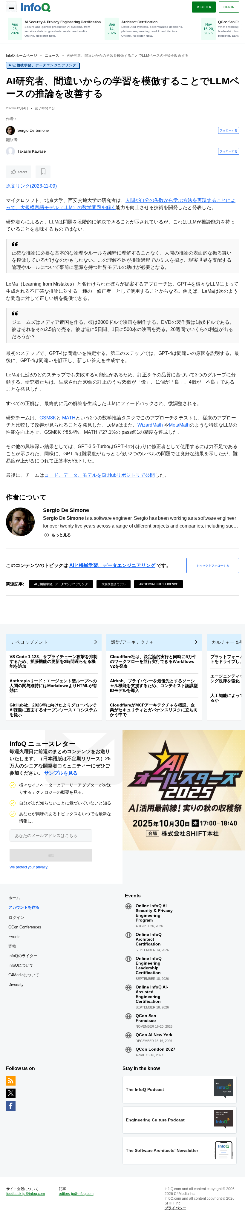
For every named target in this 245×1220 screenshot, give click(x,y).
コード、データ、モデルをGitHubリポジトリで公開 (99, 475)
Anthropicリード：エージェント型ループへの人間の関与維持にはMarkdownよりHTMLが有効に (53, 685)
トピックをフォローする (212, 565)
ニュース (52, 55)
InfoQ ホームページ (21, 55)
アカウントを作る (23, 907)
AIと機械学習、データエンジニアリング (42, 65)
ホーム (14, 898)
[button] (51, 855)
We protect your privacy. (29, 867)
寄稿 (12, 946)
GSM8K (47, 417)
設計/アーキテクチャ (132, 642)
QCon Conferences (24, 927)
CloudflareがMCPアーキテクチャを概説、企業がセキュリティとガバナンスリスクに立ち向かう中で (154, 710)
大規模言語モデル (113, 584)
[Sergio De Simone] (10, 130)
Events (14, 936)
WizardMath (150, 424)
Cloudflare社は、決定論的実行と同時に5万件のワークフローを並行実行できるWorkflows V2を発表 (153, 661)
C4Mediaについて (23, 975)
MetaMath (179, 424)
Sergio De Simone (33, 130)
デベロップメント (29, 642)
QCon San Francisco (146, 1018)
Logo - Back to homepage (36, 6)
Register (204, 7)
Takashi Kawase (31, 151)
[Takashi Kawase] (10, 151)
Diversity (16, 984)
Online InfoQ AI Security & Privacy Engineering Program (154, 912)
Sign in (228, 7)
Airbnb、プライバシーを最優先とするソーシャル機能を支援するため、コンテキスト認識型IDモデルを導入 (154, 685)
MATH (69, 417)
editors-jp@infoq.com (76, 1194)
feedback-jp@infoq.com (25, 1194)
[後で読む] (43, 171)
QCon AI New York (154, 1034)
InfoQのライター (22, 956)
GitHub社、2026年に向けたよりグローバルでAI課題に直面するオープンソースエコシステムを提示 (53, 710)
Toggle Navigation (11, 6)
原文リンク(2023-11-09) (31, 185)
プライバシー (175, 1208)
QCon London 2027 (155, 1049)
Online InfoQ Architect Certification (149, 939)
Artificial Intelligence (158, 584)
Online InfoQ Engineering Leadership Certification (149, 965)
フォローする (229, 130)
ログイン (16, 917)
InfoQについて (20, 965)
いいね (22, 172)
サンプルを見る (61, 772)
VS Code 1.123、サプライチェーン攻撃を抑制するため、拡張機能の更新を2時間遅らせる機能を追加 (53, 661)
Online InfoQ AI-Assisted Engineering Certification (152, 994)
